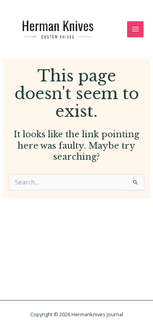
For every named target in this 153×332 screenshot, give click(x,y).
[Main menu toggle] (135, 29)
